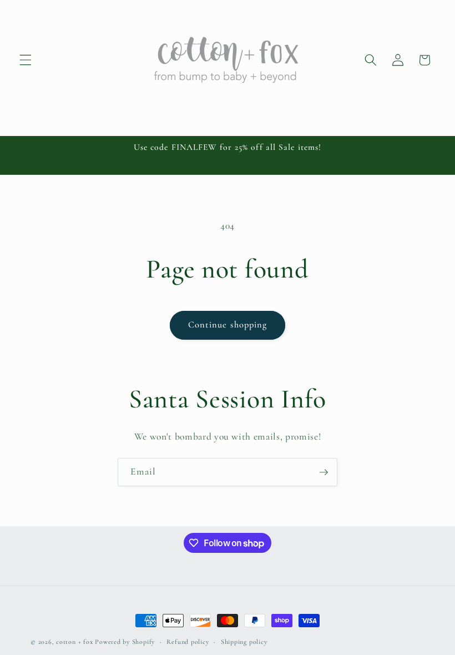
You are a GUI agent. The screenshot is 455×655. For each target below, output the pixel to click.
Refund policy (187, 642)
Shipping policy (244, 642)
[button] (25, 60)
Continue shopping (227, 324)
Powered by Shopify (125, 642)
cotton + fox (74, 642)
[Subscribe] (323, 472)
